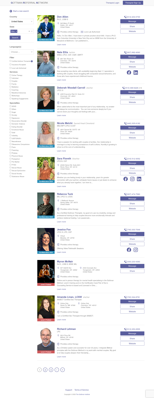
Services (14, 71)
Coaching (15, 90)
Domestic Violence (18, 124)
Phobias (14, 153)
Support (68, 389)
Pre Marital (15, 162)
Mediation (15, 87)
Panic (14, 147)
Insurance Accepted (19, 64)
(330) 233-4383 (133, 261)
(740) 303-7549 (133, 229)
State (12, 26)
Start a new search (21, 11)
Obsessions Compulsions (21, 144)
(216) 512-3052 (133, 158)
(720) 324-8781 (133, 297)
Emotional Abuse (18, 129)
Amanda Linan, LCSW (69, 297)
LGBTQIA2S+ (16, 138)
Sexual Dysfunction (18, 170)
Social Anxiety (17, 173)
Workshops (16, 95)
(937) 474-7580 (133, 194)
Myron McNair (65, 261)
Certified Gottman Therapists (22, 61)
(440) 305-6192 (133, 123)
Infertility (15, 135)
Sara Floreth (64, 158)
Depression (16, 118)
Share (132, 26)
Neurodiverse (16, 141)
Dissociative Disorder (19, 121)
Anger (14, 112)
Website (132, 31)
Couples (14, 81)
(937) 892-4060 (133, 52)
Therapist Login (112, 2)
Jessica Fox (64, 229)
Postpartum (16, 159)
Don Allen (62, 16)
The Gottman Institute (83, 394)
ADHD (14, 106)
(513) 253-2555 (133, 329)
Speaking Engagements (20, 98)
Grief (13, 132)
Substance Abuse (18, 176)
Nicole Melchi (65, 123)
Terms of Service (81, 389)
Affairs (14, 109)
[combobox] (22, 31)
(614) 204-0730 (133, 16)
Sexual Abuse (17, 167)
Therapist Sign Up (133, 2)
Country (13, 16)
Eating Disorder (17, 127)
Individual (15, 78)
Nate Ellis (62, 52)
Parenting (15, 150)
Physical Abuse (17, 156)
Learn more (61, 44)
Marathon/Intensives (19, 93)
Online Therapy (17, 75)
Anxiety (14, 115)
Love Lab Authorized (19, 68)
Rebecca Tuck (65, 194)
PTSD (14, 165)
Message (132, 21)
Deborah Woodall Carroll (71, 87)
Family (14, 84)
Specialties (15, 103)
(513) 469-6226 (131, 87)
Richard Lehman (66, 329)
